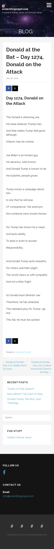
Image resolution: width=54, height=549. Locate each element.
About (22, 526)
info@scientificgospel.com (18, 496)
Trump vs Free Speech (20, 388)
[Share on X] (15, 88)
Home (12, 526)
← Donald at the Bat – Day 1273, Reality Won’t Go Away (14, 365)
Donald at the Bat (23, 352)
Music (32, 526)
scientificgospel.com (15, 9)
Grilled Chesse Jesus (19, 437)
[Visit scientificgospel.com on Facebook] (4, 473)
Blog (42, 526)
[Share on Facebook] (9, 88)
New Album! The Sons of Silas (25, 393)
